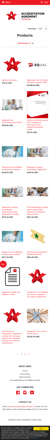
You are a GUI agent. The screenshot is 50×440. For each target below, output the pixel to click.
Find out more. (34, 438)
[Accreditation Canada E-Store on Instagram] (25, 393)
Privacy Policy (25, 374)
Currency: (32, 29)
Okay (41, 429)
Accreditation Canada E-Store (31, 420)
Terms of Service (25, 377)
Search (25, 371)
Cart (46, 2)
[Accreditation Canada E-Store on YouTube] (32, 393)
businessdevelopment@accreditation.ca (21, 406)
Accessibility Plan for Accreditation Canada (25, 380)
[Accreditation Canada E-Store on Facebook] (18, 393)
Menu (7, 2)
